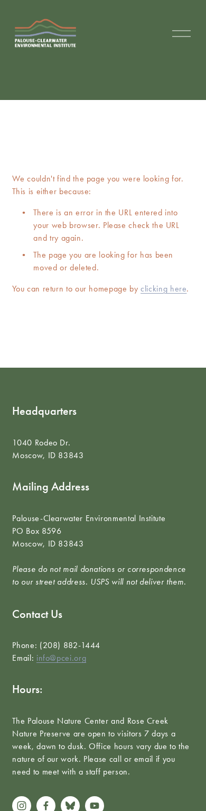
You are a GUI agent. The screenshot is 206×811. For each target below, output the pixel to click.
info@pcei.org (61, 658)
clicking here (163, 289)
